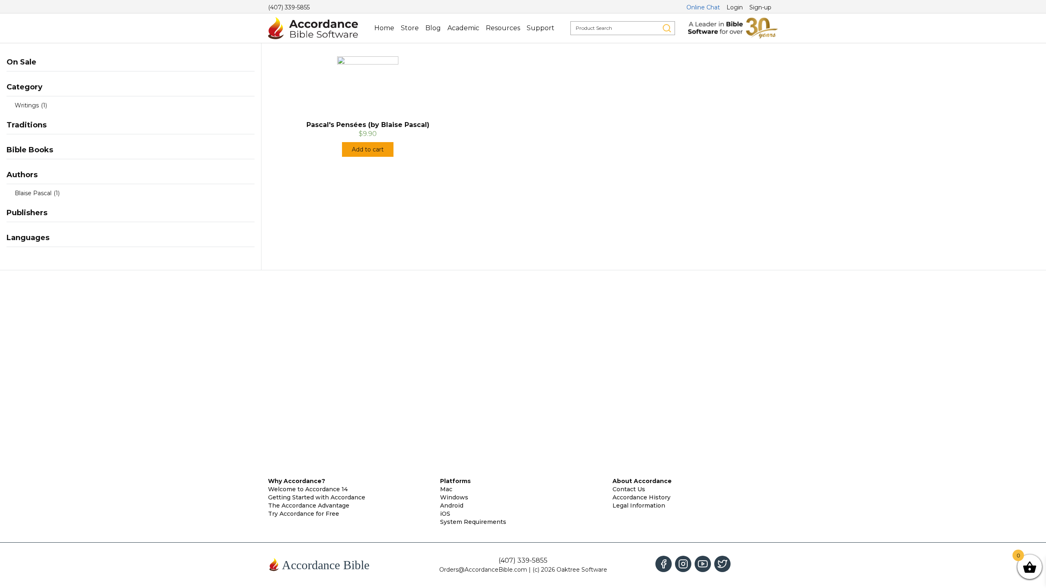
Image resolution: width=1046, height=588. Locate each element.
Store (410, 28)
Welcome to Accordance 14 (308, 489)
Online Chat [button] (703, 7)
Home (384, 28)
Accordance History (641, 497)
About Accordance (642, 481)
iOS (445, 513)
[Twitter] (722, 564)
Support (540, 28)
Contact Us (628, 489)
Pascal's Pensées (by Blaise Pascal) (367, 125)
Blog (433, 28)
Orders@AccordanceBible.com (483, 569)
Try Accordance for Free (303, 513)
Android (451, 505)
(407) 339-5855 (289, 7)
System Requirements (473, 522)
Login (734, 7)
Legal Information (638, 505)
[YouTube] (703, 564)
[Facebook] (663, 564)
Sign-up (760, 7)
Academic (463, 28)
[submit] (667, 28)
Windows (454, 497)
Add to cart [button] (368, 149)
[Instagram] (683, 564)
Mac (446, 489)
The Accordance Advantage (308, 505)
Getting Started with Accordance (316, 497)
